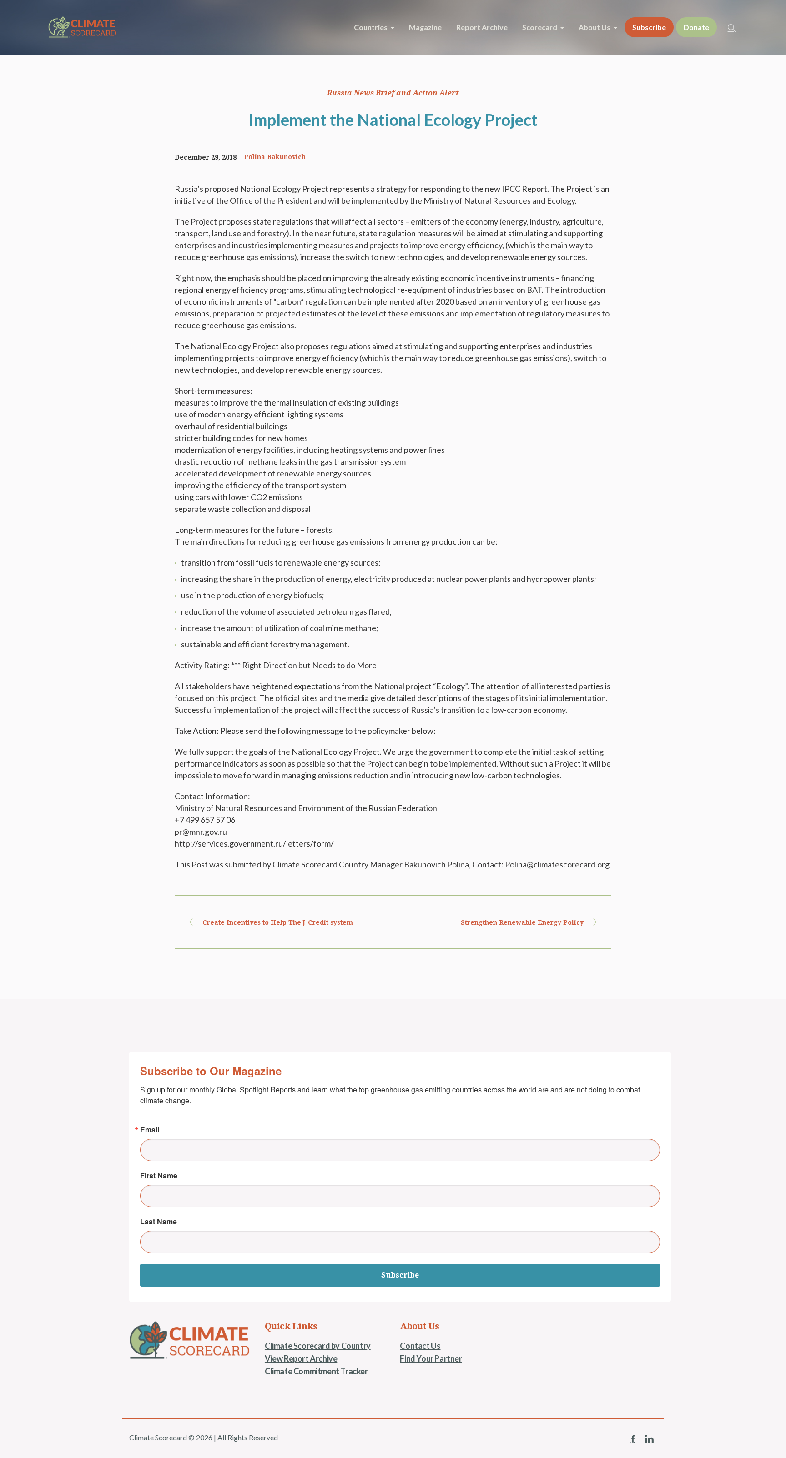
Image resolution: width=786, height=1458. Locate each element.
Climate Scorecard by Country (318, 1346)
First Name (158, 1175)
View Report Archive (301, 1358)
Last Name (158, 1221)
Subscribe (400, 1275)
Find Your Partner (431, 1358)
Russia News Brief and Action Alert (393, 93)
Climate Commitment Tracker (316, 1371)
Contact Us (420, 1346)
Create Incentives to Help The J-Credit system (277, 922)
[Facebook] (632, 1439)
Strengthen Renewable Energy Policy (522, 922)
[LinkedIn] (649, 1439)
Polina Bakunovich (275, 156)
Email (149, 1129)
